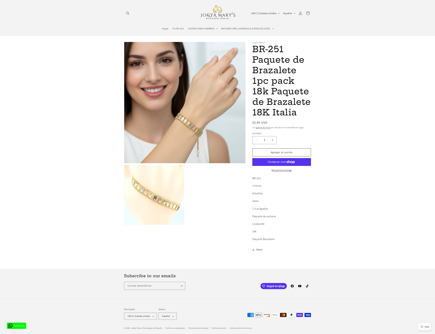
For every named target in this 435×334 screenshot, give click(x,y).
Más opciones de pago (282, 170)
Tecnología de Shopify (152, 328)
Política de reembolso (175, 328)
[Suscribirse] (181, 286)
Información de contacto (241, 328)
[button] (128, 13)
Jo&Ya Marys (136, 328)
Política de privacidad (198, 328)
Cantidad (256, 133)
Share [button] (259, 249)
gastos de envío (263, 127)
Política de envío (219, 328)
